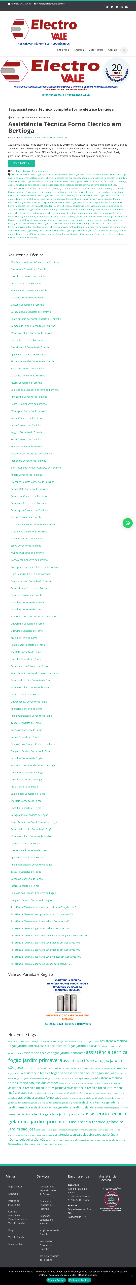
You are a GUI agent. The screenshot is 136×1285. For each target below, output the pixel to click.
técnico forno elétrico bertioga (23, 237)
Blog (10, 1230)
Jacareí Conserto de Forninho (26, 382)
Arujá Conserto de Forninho (26, 283)
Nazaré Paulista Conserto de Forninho (31, 453)
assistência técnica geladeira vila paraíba (97, 1140)
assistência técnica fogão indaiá (56, 1041)
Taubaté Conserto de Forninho (27, 368)
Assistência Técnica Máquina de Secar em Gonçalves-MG (41, 963)
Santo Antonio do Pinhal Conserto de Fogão (34, 822)
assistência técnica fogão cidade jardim (25, 1041)
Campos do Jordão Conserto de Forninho (33, 325)
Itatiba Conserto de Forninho (26, 418)
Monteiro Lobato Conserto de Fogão (31, 836)
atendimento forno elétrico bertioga (77, 209)
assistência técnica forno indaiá (72, 1083)
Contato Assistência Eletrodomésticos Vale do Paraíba (17, 1217)
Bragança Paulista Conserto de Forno (31, 751)
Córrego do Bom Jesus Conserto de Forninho (35, 567)
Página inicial (62, 49)
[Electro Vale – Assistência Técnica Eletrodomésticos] (44, 29)
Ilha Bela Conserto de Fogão (26, 800)
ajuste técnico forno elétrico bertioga (60, 174)
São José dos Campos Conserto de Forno (33, 744)
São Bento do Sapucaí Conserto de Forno (33, 616)
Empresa (79, 49)
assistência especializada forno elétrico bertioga (81, 177)
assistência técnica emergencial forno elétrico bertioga (76, 195)
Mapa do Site (15, 1244)
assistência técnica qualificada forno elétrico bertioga (45, 205)
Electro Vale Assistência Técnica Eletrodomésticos (44, 137)
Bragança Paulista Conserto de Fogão (31, 900)
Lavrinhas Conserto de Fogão (27, 758)
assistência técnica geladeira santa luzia (35, 1135)
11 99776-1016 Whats (80, 1200)
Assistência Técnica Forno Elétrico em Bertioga (64, 127)
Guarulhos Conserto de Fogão (27, 779)
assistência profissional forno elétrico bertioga (55, 181)
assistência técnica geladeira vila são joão (49, 1144)
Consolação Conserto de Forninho (29, 559)
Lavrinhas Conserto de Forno (26, 609)
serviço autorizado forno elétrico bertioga (39, 226)
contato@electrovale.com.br (50, 3)
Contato (112, 49)
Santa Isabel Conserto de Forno (28, 644)
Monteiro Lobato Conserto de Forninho (32, 333)
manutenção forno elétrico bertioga (95, 216)
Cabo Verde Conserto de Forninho (29, 531)
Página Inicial (15, 1186)
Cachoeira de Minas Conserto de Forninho (33, 524)
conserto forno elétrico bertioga (42, 212)
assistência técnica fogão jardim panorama (54, 1053)
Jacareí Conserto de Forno (25, 737)
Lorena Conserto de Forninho (27, 340)
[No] (132, 1276)
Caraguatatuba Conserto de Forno (29, 666)
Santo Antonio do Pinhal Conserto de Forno (34, 673)
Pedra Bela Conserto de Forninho (29, 403)
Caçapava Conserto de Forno (26, 730)
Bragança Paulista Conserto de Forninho (32, 481)
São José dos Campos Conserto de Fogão (33, 892)
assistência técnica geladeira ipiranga (62, 1103)
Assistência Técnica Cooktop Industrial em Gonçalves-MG (42, 914)
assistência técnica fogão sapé (45, 1073)
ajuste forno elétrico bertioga (26, 174)
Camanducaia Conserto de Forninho (30, 588)
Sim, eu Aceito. (56, 1280)
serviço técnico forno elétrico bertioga (51, 230)
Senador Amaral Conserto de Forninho (31, 581)
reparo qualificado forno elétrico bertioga (70, 223)
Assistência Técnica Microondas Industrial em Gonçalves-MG (43, 907)
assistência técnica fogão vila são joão (78, 1078)
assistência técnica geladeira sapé (77, 1134)
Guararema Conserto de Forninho (29, 269)
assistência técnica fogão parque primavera (91, 1068)
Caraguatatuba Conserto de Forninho (31, 311)
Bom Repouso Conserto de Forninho (31, 574)
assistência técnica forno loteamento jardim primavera (39, 1093)
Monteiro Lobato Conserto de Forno (30, 687)
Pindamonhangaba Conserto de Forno (31, 715)
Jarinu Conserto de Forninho (26, 425)
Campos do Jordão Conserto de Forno (31, 680)
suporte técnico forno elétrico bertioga (105, 234)
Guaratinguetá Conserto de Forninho (30, 347)
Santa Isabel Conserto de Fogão (28, 793)
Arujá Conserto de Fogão (24, 786)
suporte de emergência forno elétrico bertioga (94, 230)
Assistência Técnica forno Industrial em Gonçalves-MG (40, 921)
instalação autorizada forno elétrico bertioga (81, 212)
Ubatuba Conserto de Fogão (26, 808)
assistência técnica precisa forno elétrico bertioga (51, 202)
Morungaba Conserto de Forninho (29, 411)
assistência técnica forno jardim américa (105, 1083)
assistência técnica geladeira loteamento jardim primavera (62, 1130)
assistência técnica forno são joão (76, 1098)
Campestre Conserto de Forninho (29, 496)
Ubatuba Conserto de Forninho (27, 304)
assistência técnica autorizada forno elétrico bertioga (35, 184)
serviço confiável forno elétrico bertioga (81, 226)
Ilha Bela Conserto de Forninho (27, 297)
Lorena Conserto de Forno (25, 694)
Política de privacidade (14, 1202)
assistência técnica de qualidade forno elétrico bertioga (83, 191)
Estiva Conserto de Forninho (26, 545)
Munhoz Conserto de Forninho (27, 552)
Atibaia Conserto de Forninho (26, 474)
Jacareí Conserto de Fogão (25, 885)
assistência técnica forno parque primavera (83, 1093)
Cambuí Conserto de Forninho (27, 595)
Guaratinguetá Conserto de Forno (29, 701)
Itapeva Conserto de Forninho (27, 538)
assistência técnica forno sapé (39, 1098)
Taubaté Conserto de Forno (26, 722)
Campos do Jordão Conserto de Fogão (32, 829)
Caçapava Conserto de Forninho (28, 375)
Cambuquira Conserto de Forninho (29, 510)
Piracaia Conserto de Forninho (27, 446)
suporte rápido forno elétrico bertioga (65, 234)
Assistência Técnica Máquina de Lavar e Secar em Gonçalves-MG (46, 956)
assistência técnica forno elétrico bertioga (67, 198)
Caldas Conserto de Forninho (26, 517)
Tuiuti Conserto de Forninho (26, 439)
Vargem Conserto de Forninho (27, 432)
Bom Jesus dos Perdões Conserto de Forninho (36, 467)
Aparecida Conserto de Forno (26, 708)
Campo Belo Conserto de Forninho (29, 489)
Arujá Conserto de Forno (24, 637)
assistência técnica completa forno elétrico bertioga (34, 188)
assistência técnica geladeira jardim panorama (50, 1114)
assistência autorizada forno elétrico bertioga (103, 174)
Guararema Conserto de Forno (27, 623)
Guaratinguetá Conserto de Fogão (29, 850)
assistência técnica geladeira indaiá (30, 1103)
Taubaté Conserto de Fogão (26, 871)
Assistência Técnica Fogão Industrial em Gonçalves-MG (40, 928)
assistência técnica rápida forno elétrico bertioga (97, 205)
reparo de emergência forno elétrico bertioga (62, 219)
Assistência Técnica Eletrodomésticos (29, 170)
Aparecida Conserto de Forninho (28, 354)
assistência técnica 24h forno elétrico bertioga (103, 181)
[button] (128, 523)
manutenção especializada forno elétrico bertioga (51, 216)
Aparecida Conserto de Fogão (27, 857)
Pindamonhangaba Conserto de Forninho (33, 361)
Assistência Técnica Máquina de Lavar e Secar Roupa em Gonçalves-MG (49, 935)
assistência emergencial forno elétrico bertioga (32, 177)
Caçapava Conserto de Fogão (27, 878)
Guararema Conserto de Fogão (27, 772)
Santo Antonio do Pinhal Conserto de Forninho (36, 318)
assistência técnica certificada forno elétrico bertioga (89, 184)
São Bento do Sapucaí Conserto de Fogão (33, 765)
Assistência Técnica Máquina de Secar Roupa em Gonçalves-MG (45, 942)
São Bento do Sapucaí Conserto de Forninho (35, 262)
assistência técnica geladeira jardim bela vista (63, 1107)
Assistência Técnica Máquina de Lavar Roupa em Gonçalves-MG (45, 949)
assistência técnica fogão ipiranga (85, 1041)
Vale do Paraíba (16, 1237)
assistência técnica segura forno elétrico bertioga (33, 209)
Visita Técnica (96, 49)
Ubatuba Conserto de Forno (26, 659)
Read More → (21, 163)
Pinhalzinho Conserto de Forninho (29, 396)
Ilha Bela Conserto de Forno (26, 652)
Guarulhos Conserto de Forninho (28, 276)
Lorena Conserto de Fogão (25, 843)
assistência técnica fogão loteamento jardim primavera (48, 1068)
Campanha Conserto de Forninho (29, 503)
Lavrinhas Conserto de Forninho (28, 602)
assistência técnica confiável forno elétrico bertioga (87, 188)
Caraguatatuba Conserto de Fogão (29, 814)
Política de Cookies (79, 1280)
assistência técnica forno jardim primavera (39, 1088)
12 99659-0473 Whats (21, 3)
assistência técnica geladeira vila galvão (63, 1140)
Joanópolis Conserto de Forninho (28, 460)
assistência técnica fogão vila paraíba (46, 1078)
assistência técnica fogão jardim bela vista (70, 1046)
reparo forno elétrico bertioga (33, 223)
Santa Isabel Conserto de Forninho (29, 290)
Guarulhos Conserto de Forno (27, 630)
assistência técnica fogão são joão (92, 1073)
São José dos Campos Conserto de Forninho (35, 389)
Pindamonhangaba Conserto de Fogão (32, 864)
